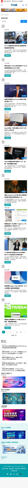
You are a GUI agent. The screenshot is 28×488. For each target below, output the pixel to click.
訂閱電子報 (14, 471)
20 (20, 332)
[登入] (23, 5)
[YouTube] (10, 474)
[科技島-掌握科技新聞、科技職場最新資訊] (14, 4)
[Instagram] (14, 474)
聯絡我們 (11, 468)
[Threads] (20, 474)
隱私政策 (17, 468)
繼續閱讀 (7, 55)
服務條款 (23, 468)
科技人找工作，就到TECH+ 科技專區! (13, 1)
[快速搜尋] (26, 5)
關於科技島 (5, 468)
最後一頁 (14, 335)
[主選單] (1, 5)
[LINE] (17, 474)
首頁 (3, 14)
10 (17, 332)
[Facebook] (7, 474)
